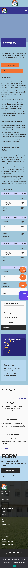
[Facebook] (6, 553)
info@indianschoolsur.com (8, 502)
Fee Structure (5, 536)
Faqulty (6, 308)
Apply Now (6, 327)
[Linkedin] (14, 553)
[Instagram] (22, 553)
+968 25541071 (5, 499)
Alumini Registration (7, 541)
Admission (4, 517)
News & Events (5, 524)
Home (3, 511)
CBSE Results (5, 519)
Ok (14, 566)
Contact (3, 527)
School (3, 514)
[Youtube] (18, 553)
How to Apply (8, 313)
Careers (3, 539)
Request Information (10, 317)
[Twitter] (10, 553)
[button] (26, 10)
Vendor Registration (7, 544)
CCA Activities (5, 522)
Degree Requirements (11, 303)
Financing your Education (12, 322)
